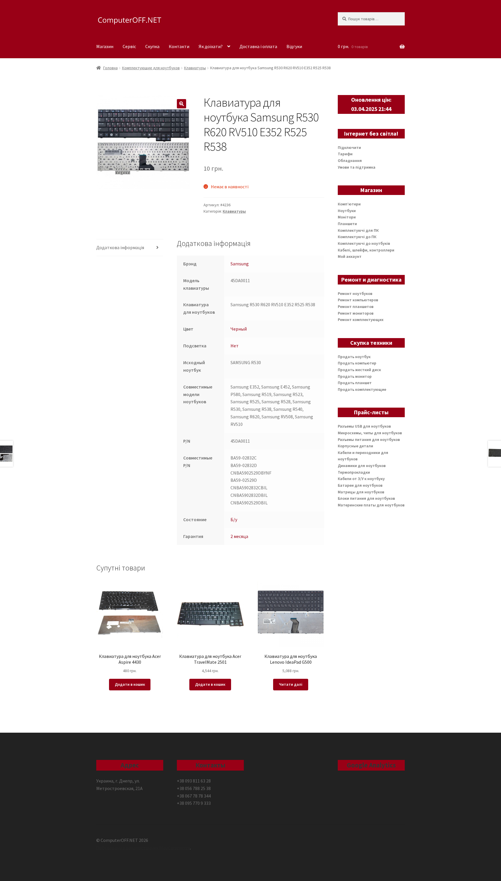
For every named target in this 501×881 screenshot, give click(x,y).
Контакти (179, 46)
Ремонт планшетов (355, 306)
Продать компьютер (357, 363)
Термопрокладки (354, 472)
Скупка (152, 46)
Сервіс (129, 46)
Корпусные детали (355, 445)
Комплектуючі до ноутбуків (364, 243)
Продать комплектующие (362, 389)
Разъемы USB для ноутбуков (364, 426)
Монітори (347, 217)
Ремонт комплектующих (361, 319)
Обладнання (350, 160)
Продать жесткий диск (359, 369)
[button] (181, 103)
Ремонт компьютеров (358, 299)
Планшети (347, 223)
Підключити (349, 147)
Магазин (104, 46)
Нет (234, 346)
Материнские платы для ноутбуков (371, 505)
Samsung (239, 264)
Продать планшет (355, 382)
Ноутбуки (347, 210)
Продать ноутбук (354, 356)
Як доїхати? (211, 46)
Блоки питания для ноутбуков (366, 498)
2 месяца (239, 536)
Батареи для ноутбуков (360, 485)
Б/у (233, 519)
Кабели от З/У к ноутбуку (361, 478)
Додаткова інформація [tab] (120, 247)
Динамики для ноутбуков (362, 465)
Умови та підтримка (356, 167)
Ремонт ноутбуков (355, 293)
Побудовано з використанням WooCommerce (143, 848)
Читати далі (290, 684)
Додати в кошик (130, 684)
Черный (238, 329)
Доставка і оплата (258, 46)
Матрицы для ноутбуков (361, 492)
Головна (110, 67)
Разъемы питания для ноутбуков (369, 439)
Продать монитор (355, 376)
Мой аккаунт (350, 256)
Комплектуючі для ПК (358, 230)
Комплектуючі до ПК (357, 236)
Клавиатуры (195, 67)
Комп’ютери (349, 204)
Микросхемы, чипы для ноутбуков (370, 432)
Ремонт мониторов (355, 313)
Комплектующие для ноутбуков (151, 67)
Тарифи (345, 153)
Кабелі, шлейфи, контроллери (366, 250)
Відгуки (294, 46)
